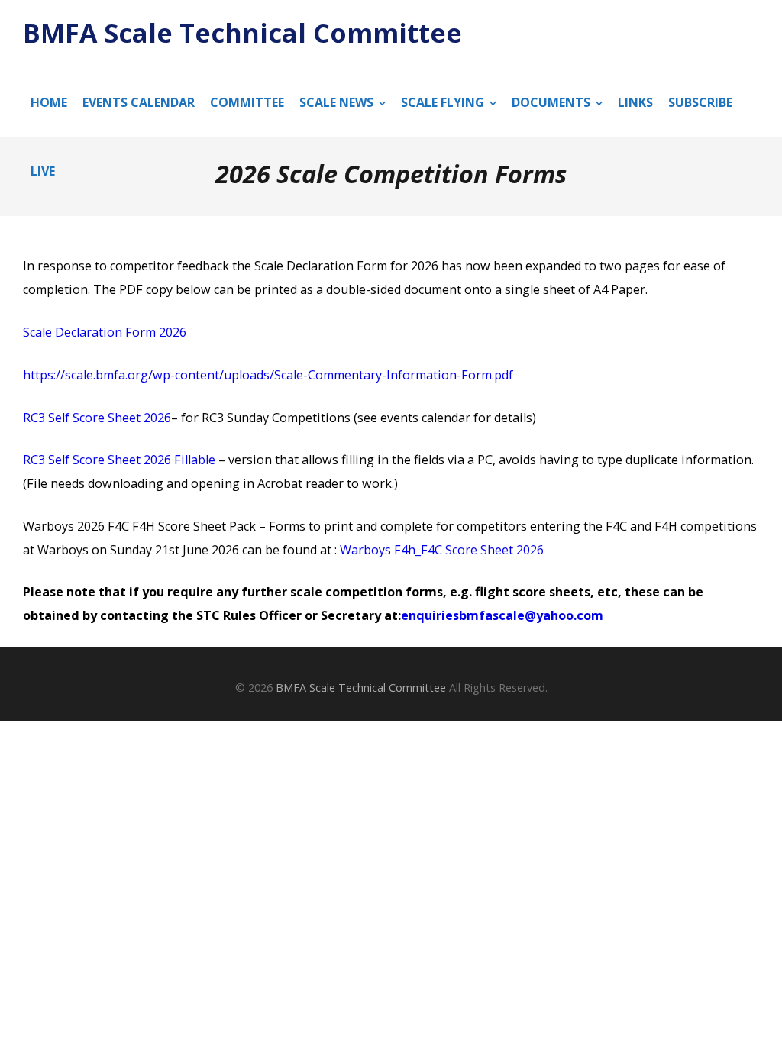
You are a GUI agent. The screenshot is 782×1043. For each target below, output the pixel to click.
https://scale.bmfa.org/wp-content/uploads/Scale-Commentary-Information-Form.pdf (268, 375)
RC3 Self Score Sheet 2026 (97, 417)
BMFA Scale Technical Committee (242, 33)
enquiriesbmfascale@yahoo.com (502, 615)
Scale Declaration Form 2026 (104, 332)
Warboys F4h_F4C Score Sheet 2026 (442, 549)
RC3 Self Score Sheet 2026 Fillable (119, 459)
